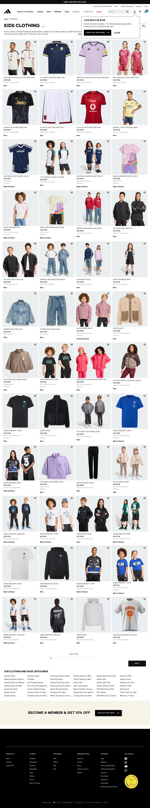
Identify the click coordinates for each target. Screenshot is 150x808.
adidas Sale (101, 679)
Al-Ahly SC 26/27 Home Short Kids (52, 127)
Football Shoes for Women (38, 696)
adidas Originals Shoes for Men (14, 679)
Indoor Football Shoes (36, 689)
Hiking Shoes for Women (84, 692)
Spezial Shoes (9, 696)
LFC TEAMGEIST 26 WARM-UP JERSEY (52, 177)
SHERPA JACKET (118, 328)
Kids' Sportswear (81, 686)
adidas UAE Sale (103, 683)
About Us (80, 758)
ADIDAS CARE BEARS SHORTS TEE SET (125, 176)
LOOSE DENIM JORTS (83, 279)
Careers (79, 762)
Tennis (32, 779)
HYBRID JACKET (82, 635)
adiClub (79, 772)
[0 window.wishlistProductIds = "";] (140, 12)
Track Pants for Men (128, 692)
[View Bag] (145, 12)
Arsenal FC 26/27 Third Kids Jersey (125, 127)
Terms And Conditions (93, 802)
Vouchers (104, 772)
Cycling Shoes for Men (83, 696)
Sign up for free (106, 713)
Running (32, 765)
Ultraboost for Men (58, 692)
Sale (54, 769)
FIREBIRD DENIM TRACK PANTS (50, 329)
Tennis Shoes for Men (82, 679)
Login (146, 6)
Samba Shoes (9, 676)
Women (55, 762)
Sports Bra (78, 683)
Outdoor (32, 776)
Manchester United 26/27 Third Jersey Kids (19, 77)
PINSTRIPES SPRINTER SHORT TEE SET (16, 176)
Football (32, 758)
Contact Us (104, 779)
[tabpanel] (75, 355)
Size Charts (104, 776)
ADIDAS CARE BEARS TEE (12, 227)
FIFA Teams (101, 692)
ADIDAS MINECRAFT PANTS (12, 483)
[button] (25, 12)
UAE (58, 802)
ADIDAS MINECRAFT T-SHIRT (49, 379)
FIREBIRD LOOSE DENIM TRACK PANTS (89, 228)
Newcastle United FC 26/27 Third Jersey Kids (93, 77)
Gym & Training (35, 783)
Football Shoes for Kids (36, 692)
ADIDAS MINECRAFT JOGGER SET (14, 534)
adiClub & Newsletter (108, 769)
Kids (6, 19)
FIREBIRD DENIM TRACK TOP (13, 329)
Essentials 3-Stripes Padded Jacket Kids (91, 379)
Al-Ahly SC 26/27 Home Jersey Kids (89, 127)
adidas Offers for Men (105, 686)
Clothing (13, 19)
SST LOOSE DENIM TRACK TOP (123, 228)
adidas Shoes (125, 679)
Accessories (10, 765)
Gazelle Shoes (9, 692)
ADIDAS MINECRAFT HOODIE (49, 584)
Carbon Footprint (82, 769)
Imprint (105, 802)
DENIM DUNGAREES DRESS (122, 279)
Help (102, 758)
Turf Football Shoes (35, 683)
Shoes (8, 758)
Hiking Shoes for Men (82, 676)
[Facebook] (126, 758)
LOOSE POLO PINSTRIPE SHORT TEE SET (90, 176)
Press (79, 765)
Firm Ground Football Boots (38, 686)
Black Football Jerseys (83, 689)
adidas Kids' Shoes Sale (106, 676)
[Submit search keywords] (127, 12)
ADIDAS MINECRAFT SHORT (122, 534)
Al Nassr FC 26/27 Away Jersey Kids (52, 77)
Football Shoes (33, 676)
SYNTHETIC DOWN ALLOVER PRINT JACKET (127, 380)
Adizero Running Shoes (59, 683)
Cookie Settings (67, 802)
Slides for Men (126, 686)
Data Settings (46, 802)
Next (137, 663)
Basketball (33, 769)
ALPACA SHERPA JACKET (85, 328)
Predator (31, 679)
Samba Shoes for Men (13, 686)
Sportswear (124, 689)
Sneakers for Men (127, 683)
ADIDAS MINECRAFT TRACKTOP (50, 635)
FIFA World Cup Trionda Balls (107, 696)
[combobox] (119, 12)
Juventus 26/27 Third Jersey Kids (15, 127)
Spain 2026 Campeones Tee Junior (125, 635)
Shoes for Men (126, 676)
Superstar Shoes (11, 689)
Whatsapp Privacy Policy (109, 786)
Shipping (104, 762)
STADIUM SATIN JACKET (84, 534)
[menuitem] (25, 12)
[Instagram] (126, 762)
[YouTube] (126, 766)
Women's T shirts (127, 696)
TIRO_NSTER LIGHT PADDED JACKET (15, 379)
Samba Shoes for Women (14, 683)
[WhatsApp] (126, 770)
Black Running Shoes (59, 689)
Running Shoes (56, 679)
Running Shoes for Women (61, 686)
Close (117, 33)
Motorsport (33, 762)
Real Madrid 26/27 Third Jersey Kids (126, 77)
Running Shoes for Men (60, 676)
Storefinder (104, 783)
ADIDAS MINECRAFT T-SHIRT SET (14, 635)
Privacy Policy (79, 802)
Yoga (31, 772)
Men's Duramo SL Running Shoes (61, 696)
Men (54, 758)
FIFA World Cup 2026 (105, 689)
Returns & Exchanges (108, 765)
